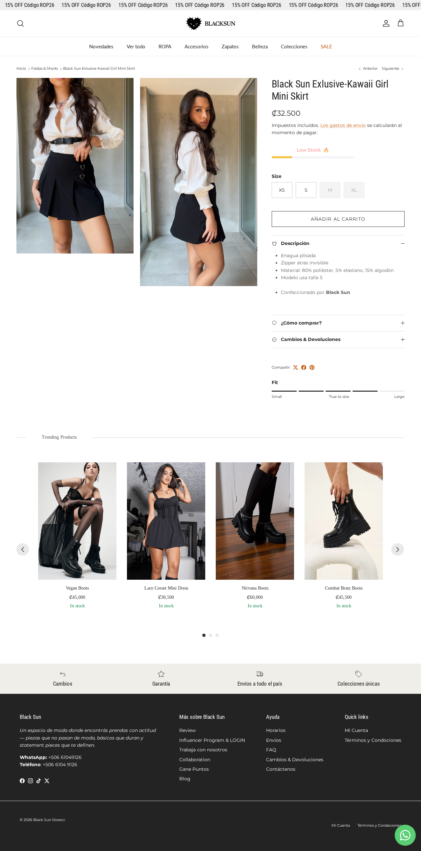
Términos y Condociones (373, 740)
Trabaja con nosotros (203, 750)
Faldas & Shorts (44, 68)
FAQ (271, 750)
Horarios (275, 730)
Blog (184, 779)
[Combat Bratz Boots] (344, 521)
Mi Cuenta (356, 730)
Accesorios (197, 46)
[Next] (397, 549)
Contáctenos (280, 769)
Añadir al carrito (338, 219)
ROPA (165, 46)
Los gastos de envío (343, 125)
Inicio (21, 68)
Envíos (273, 740)
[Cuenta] (385, 23)
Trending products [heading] (59, 437)
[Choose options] (106, 472)
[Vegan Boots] (77, 521)
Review (187, 730)
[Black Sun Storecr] (210, 23)
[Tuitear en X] (295, 367)
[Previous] (22, 549)
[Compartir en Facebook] (303, 367)
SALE (326, 46)
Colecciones (294, 46)
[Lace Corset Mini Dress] (166, 521)
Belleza (260, 46)
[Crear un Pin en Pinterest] (312, 367)
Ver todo (136, 46)
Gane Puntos (194, 769)
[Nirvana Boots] (255, 521)
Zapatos (230, 46)
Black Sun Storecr (49, 819)
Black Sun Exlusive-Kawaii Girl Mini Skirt (99, 68)
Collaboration (194, 760)
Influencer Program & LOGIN (212, 740)
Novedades (101, 46)
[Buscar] (20, 23)
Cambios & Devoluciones (294, 760)
